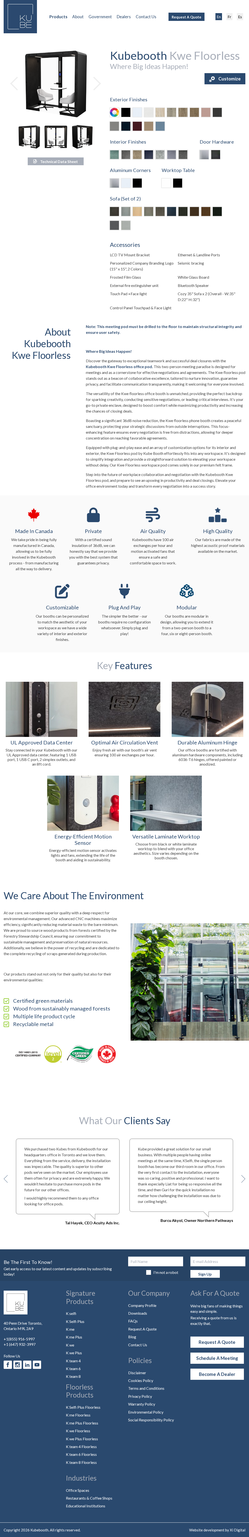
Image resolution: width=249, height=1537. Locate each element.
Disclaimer (137, 1372)
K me (70, 1329)
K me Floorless (78, 1415)
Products (58, 16)
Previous (17, 83)
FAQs (133, 1321)
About (78, 16)
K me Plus (74, 1337)
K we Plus (74, 1352)
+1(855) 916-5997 (19, 1339)
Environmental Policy (145, 1412)
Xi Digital (237, 1530)
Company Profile (142, 1305)
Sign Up (205, 1274)
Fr (229, 16)
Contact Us (146, 16)
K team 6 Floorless (81, 1454)
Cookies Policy (140, 1380)
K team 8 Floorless (81, 1462)
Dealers (124, 16)
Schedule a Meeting (217, 1358)
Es (240, 16)
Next (94, 83)
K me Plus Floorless (82, 1423)
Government (100, 16)
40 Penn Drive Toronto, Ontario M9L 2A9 (23, 1326)
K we (70, 1345)
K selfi (71, 1313)
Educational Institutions (85, 1505)
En (219, 16)
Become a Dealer (217, 1374)
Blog (132, 1336)
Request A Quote (186, 17)
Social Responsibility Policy (151, 1419)
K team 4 (73, 1360)
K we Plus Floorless (82, 1438)
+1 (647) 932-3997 (20, 1344)
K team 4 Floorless (81, 1446)
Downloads (137, 1313)
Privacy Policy (140, 1396)
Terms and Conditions (146, 1388)
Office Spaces (77, 1490)
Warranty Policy (141, 1404)
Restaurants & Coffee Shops (89, 1498)
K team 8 (73, 1376)
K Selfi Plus (75, 1321)
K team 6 (73, 1368)
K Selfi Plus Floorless (83, 1407)
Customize (229, 78)
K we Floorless (78, 1430)
